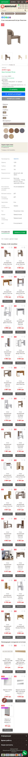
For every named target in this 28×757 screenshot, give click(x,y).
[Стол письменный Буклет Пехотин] (7, 282)
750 (4, 118)
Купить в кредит (14, 94)
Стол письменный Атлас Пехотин (20, 262)
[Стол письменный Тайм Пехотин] (20, 495)
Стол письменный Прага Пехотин (7, 475)
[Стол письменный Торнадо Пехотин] (7, 524)
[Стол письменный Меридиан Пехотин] (7, 404)
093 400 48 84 (23, 5)
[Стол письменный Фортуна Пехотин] (20, 555)
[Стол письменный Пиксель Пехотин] (7, 435)
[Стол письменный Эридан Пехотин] (7, 617)
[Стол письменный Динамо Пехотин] (20, 312)
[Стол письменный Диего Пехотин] (7, 312)
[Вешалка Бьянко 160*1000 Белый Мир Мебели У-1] (7, 651)
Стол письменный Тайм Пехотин (20, 504)
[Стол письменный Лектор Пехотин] (7, 373)
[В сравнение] (11, 247)
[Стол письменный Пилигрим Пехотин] (20, 435)
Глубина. (5, 110)
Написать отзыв (19, 232)
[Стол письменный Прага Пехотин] (7, 466)
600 (4, 112)
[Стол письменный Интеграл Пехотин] (7, 342)
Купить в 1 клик (13, 99)
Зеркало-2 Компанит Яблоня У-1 (7, 720)
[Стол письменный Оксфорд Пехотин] (20, 404)
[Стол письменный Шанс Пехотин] (7, 586)
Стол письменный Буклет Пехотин (7, 291)
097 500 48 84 (23, 6)
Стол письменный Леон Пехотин (20, 382)
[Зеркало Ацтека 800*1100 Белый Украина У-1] (20, 682)
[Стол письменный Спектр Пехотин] (20, 466)
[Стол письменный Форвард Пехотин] (7, 555)
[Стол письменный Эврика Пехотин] (20, 586)
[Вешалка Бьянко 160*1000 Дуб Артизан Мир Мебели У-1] (20, 651)
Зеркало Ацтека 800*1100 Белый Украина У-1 (20, 691)
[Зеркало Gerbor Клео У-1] (7, 682)
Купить (14, 89)
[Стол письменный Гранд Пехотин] (20, 282)
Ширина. (5, 104)
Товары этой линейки (8, 150)
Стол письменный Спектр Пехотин (20, 475)
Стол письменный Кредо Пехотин (20, 351)
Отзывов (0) (5, 147)
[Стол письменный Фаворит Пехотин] (20, 524)
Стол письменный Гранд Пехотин (20, 291)
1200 (5, 107)
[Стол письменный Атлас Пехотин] (20, 253)
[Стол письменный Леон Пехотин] (20, 373)
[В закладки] (9, 247)
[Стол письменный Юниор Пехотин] (20, 617)
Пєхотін (16, 159)
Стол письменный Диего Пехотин (7, 321)
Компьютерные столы (20, 13)
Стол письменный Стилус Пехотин (7, 504)
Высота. (5, 115)
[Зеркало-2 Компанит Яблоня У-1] (7, 711)
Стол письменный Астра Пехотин (7, 262)
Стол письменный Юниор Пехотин (20, 626)
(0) (14, 64)
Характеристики (7, 145)
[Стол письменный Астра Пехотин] (7, 253)
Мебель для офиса (10, 13)
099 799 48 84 (23, 8)
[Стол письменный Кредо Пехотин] (20, 342)
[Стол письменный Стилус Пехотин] (7, 495)
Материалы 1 (7, 121)
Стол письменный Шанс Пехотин (7, 595)
